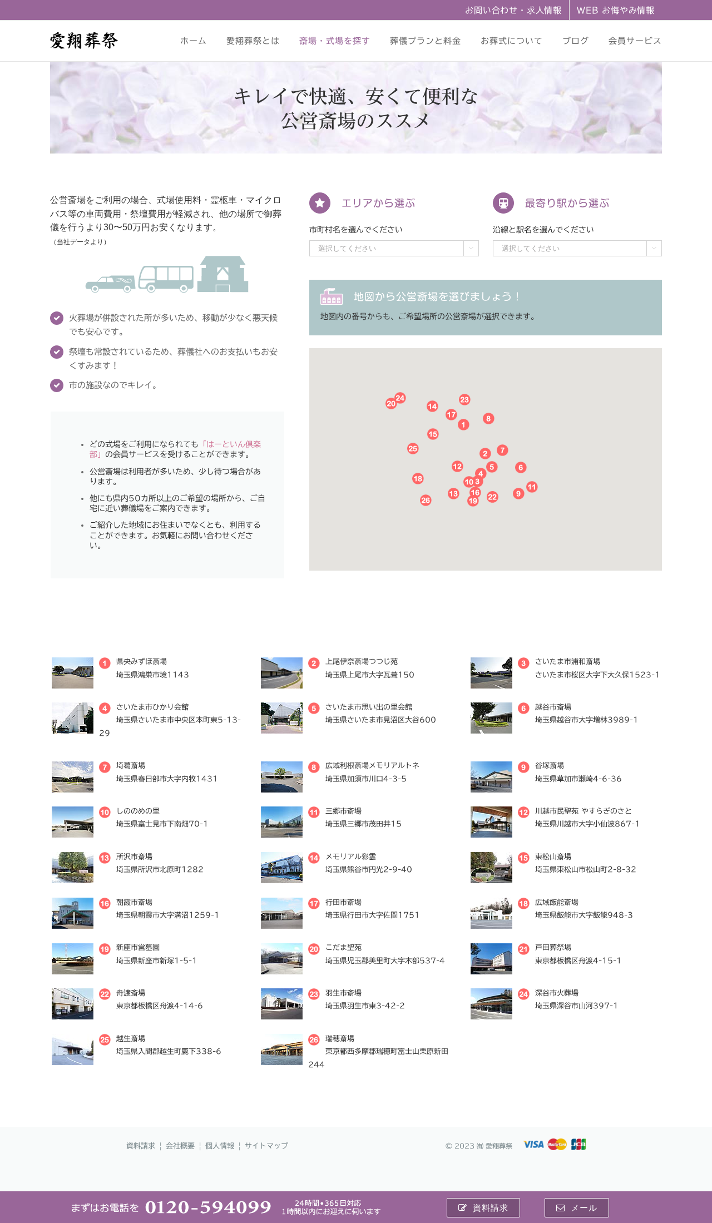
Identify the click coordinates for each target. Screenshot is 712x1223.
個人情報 (219, 1146)
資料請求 (140, 1146)
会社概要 (180, 1146)
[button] (485, 453)
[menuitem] (513, 10)
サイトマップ (266, 1146)
